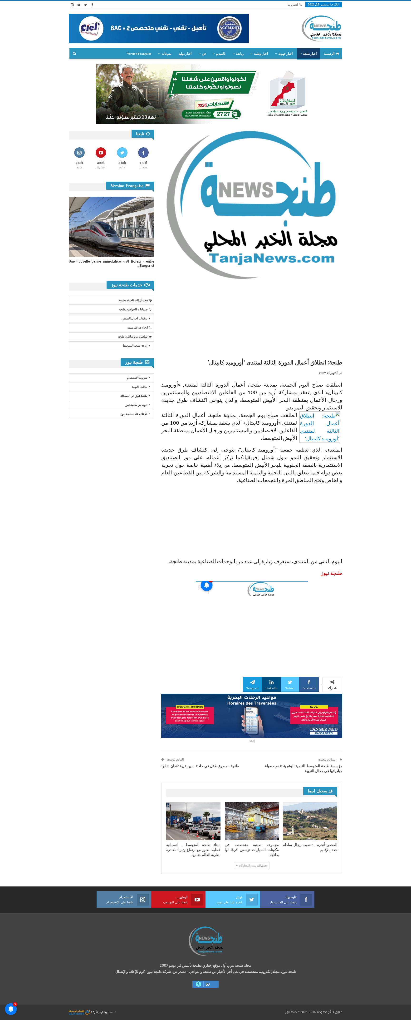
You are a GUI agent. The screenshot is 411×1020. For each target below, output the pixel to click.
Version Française (139, 53)
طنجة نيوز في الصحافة (133, 396)
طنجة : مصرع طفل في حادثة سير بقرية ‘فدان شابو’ (200, 766)
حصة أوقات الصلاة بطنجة (133, 300)
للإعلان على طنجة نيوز (134, 414)
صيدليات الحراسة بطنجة (133, 309)
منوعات (166, 53)
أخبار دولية (185, 53)
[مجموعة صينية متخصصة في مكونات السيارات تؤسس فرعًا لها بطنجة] (252, 821)
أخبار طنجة (310, 53)
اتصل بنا (293, 4)
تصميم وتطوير (107, 1012)
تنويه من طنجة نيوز (136, 405)
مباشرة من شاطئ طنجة (132, 336)
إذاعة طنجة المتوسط (135, 345)
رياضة (240, 53)
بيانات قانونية (139, 386)
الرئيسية (329, 53)
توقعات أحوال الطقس (134, 318)
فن (204, 53)
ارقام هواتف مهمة (137, 327)
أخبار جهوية (285, 53)
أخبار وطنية (261, 53)
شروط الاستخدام (137, 377)
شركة (94, 1012)
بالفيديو (221, 53)
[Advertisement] (251, 317)
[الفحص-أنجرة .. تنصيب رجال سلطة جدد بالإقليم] (310, 821)
